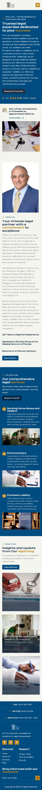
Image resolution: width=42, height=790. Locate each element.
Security (22, 760)
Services (6, 760)
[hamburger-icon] (38, 5)
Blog (4, 763)
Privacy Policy (25, 754)
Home (4, 753)
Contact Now (14, 118)
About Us (6, 756)
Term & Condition (26, 757)
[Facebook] (4, 742)
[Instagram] (10, 742)
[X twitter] (17, 742)
